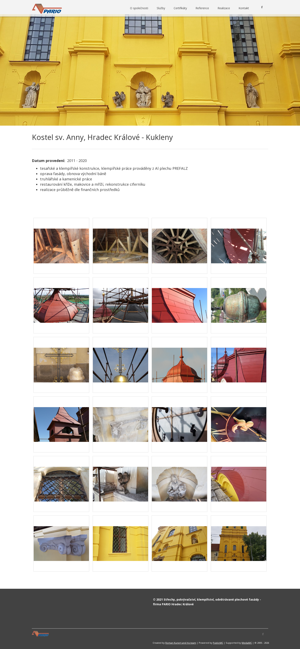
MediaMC (247, 642)
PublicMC (218, 642)
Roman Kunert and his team (180, 642)
